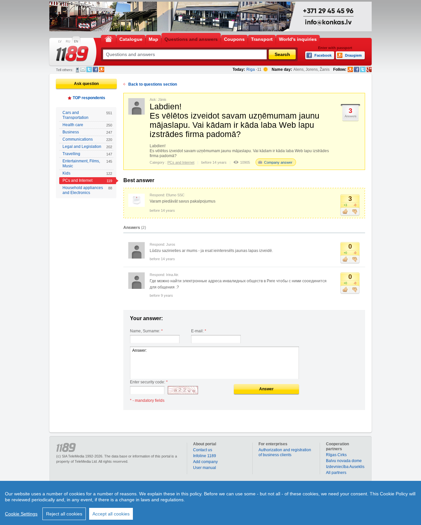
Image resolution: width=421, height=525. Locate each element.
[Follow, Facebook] (356, 69)
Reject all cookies (64, 513)
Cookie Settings (21, 513)
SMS (77, 69)
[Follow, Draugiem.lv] (350, 69)
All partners (336, 472)
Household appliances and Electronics (87, 190)
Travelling (87, 154)
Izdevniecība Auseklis (345, 466)
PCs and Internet (87, 180)
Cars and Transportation (87, 115)
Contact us (202, 450)
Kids (87, 173)
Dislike (354, 211)
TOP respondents (89, 98)
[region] (210, 503)
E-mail (83, 69)
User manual (204, 467)
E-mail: (198, 331)
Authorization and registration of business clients (285, 452)
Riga (250, 69)
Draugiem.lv (101, 69)
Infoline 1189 (204, 456)
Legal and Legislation (87, 146)
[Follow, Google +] (369, 69)
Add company (205, 461)
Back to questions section (152, 84)
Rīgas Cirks (336, 455)
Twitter (89, 69)
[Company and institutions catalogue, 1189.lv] (72, 54)
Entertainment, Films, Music (87, 163)
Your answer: (146, 318)
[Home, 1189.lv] (108, 39)
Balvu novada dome (344, 460)
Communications (87, 139)
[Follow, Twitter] (362, 69)
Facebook (95, 69)
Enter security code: (149, 382)
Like (345, 211)
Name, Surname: (146, 331)
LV (60, 41)
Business (87, 132)
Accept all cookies (111, 513)
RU (68, 41)
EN (76, 41)
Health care (87, 125)
